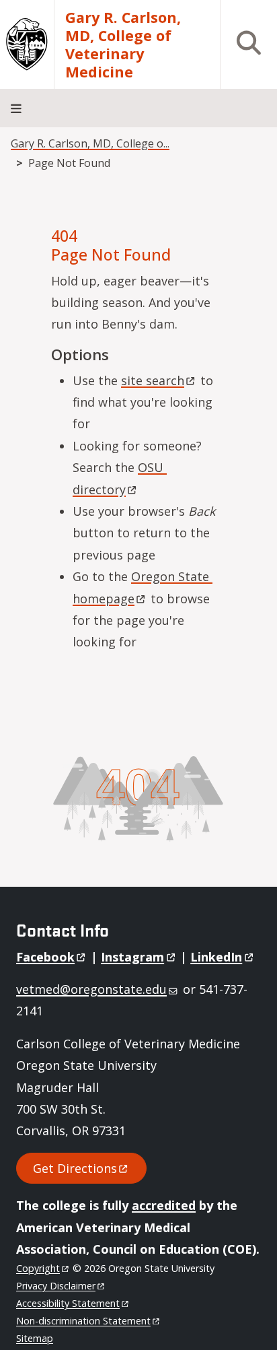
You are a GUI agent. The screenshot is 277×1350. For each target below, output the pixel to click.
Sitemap (34, 1338)
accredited (164, 1205)
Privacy (55, 1285)
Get (75, 1168)
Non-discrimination (83, 1320)
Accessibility (68, 1303)
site (152, 380)
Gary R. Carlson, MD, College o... (90, 143)
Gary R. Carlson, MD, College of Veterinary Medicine (123, 44)
